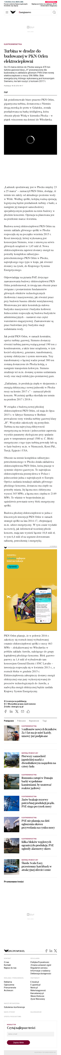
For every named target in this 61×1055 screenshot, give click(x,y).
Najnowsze (34, 721)
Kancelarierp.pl (37, 993)
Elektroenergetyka (13, 44)
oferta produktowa (12, 1017)
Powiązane (9, 721)
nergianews (25, 12)
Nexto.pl (34, 987)
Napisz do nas (10, 968)
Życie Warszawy (37, 999)
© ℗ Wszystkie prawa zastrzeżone (20, 704)
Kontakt (7, 965)
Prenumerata (10, 987)
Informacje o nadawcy (40, 971)
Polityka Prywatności (39, 962)
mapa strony (9, 1012)
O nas (6, 962)
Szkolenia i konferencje (14, 1007)
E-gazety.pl (35, 985)
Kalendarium (35, 1012)
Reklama (8, 982)
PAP (6, 92)
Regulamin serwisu (39, 968)
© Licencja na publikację (15, 701)
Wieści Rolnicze (37, 996)
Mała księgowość (38, 990)
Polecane (21, 721)
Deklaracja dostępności (40, 973)
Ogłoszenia (9, 985)
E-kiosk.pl (34, 982)
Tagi (44, 721)
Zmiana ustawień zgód (40, 965)
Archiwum (8, 990)
